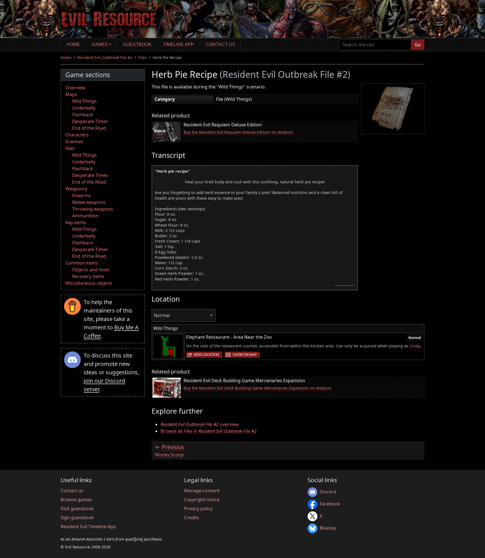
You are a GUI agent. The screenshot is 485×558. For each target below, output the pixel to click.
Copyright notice (201, 499)
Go (418, 45)
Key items (75, 222)
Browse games (76, 499)
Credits (191, 517)
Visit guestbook (77, 508)
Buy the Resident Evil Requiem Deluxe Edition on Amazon (238, 132)
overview (200, 424)
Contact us (220, 44)
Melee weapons (89, 202)
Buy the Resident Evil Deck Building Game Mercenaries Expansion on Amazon (257, 388)
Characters (77, 135)
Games (100, 44)
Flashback (82, 114)
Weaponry (76, 189)
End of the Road (89, 128)
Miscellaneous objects (88, 283)
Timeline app (178, 44)
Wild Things (84, 101)
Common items (81, 263)
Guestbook (137, 44)
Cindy (414, 346)
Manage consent (202, 491)
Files (142, 57)
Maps (71, 94)
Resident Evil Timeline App (88, 526)
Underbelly (83, 108)
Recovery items (88, 276)
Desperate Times (90, 121)
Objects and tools (90, 270)
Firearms (81, 195)
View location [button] (206, 354)
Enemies (74, 141)
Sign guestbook (77, 517)
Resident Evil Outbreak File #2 (104, 57)
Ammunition (85, 216)
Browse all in (209, 431)
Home (73, 44)
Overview (75, 88)
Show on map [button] (245, 354)
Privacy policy (198, 508)
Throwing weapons (92, 209)
